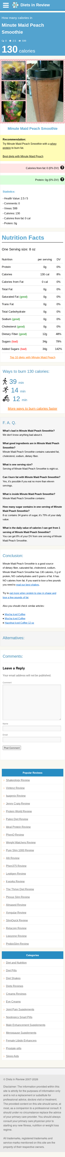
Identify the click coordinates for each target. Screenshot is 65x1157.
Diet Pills (11, 970)
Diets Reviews (14, 986)
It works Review (15, 881)
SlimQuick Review (17, 920)
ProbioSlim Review (17, 943)
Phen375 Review (16, 865)
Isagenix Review (16, 795)
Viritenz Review (15, 788)
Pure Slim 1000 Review (20, 850)
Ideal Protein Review (18, 827)
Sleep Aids (12, 1056)
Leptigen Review (16, 873)
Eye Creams (13, 1001)
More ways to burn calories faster (32, 408)
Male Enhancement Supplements (25, 1025)
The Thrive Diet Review (20, 889)
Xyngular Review (16, 912)
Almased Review (16, 904)
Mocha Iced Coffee (15, 614)
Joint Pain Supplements (20, 1009)
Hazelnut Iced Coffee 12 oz (19, 622)
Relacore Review (16, 928)
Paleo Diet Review (17, 819)
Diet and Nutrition (16, 962)
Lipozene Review (16, 936)
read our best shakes (27, 584)
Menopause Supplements (21, 1032)
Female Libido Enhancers (21, 1040)
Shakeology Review (18, 780)
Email (5, 734)
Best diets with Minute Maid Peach (23, 156)
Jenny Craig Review (18, 803)
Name (5, 723)
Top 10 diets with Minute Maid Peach (32, 357)
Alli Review (13, 858)
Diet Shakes (13, 978)
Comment (7, 682)
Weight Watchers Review (21, 842)
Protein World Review (19, 811)
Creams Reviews (16, 993)
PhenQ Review (15, 834)
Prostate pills (13, 1048)
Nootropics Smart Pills (19, 1017)
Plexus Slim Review (18, 897)
